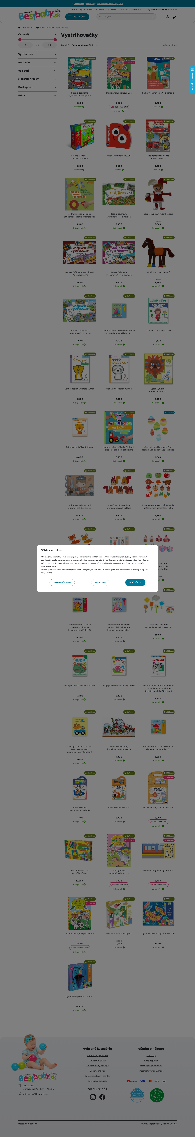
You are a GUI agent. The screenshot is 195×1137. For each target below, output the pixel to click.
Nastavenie (100, 582)
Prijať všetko (135, 582)
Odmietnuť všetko (62, 582)
